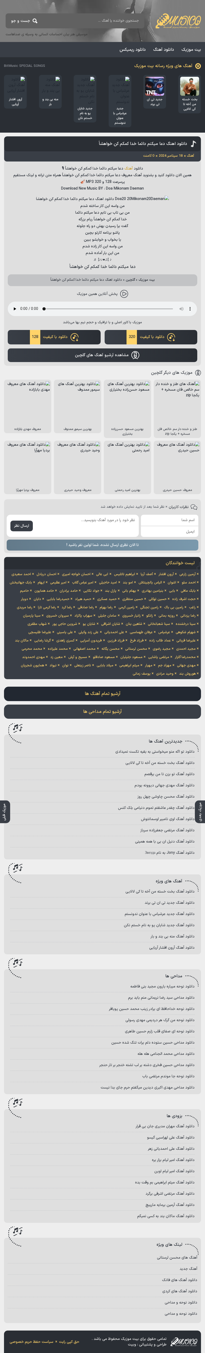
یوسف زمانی (142, 673)
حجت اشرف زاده (184, 599)
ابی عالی (102, 574)
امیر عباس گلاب (82, 582)
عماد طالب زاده (160, 640)
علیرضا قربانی (186, 640)
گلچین (130, 280)
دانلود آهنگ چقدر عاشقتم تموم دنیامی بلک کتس (156, 808)
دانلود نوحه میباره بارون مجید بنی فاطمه (162, 986)
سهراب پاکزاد (83, 615)
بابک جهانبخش (21, 582)
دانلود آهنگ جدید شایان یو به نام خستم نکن (159, 925)
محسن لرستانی (136, 649)
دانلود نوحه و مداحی (181, 1302)
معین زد (56, 657)
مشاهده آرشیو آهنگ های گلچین (102, 355)
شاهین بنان (134, 624)
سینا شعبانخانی (159, 624)
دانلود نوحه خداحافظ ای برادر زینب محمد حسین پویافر (152, 1009)
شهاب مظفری (37, 624)
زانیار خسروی (131, 615)
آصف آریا (147, 574)
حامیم (24, 591)
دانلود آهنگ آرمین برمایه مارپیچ (170, 1205)
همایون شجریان (32, 665)
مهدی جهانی (186, 665)
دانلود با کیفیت (146, 337)
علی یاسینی (65, 632)
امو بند (128, 582)
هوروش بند (187, 673)
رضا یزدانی (188, 615)
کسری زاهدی (65, 640)
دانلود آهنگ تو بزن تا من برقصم (169, 774)
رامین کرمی (127, 607)
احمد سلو (189, 582)
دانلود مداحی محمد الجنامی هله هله (166, 1054)
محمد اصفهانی (84, 649)
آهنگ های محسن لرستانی (177, 1257)
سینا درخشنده (186, 624)
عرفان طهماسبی (141, 632)
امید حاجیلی (108, 582)
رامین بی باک (173, 607)
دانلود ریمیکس (133, 50)
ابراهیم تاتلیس (124, 574)
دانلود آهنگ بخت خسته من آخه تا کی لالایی (160, 763)
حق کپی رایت (69, 1342)
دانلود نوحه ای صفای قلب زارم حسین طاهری (160, 1031)
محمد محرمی (32, 649)
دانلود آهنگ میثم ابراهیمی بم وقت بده (165, 1182)
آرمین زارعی (187, 574)
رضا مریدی (24, 607)
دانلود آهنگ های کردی (179, 1291)
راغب (192, 607)
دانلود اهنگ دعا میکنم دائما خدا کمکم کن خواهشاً (143, 144)
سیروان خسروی (57, 615)
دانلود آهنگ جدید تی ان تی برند (170, 903)
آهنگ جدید (188, 1269)
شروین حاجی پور (64, 624)
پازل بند (110, 591)
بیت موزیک (191, 50)
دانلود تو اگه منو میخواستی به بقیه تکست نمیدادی (155, 752)
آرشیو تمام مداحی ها (102, 711)
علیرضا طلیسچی (39, 632)
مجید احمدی (186, 649)
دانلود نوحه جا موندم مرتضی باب (168, 1076)
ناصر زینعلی (82, 665)
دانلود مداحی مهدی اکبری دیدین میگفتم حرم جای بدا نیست (148, 1087)
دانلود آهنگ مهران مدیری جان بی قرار (165, 1126)
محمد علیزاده (58, 649)
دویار (24, 599)
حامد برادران (69, 591)
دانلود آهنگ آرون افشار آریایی (172, 948)
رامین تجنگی (149, 607)
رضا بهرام (106, 607)
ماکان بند (22, 640)
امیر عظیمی (58, 582)
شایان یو (89, 624)
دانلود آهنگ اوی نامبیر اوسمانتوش (168, 819)
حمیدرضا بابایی (58, 599)
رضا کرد (67, 607)
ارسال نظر (21, 526)
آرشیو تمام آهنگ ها (102, 693)
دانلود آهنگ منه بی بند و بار (173, 936)
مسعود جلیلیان (131, 657)
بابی (172, 591)
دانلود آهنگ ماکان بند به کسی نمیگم (166, 1216)
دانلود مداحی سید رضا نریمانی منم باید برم (161, 998)
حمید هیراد (83, 599)
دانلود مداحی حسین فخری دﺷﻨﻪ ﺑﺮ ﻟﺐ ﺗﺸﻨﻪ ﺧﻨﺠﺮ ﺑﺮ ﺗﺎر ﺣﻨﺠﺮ (147, 1065)
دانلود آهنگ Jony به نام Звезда (170, 853)
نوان (65, 665)
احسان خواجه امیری (76, 574)
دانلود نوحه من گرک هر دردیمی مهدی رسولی (160, 1020)
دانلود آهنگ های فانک (179, 1280)
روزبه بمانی (167, 615)
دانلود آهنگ (163, 50)
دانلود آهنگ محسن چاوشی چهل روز (166, 797)
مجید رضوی (162, 649)
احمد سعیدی (21, 574)
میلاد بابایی (105, 665)
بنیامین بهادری (152, 591)
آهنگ (128, 168)
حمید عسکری (107, 599)
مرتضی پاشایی (158, 657)
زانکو (149, 615)
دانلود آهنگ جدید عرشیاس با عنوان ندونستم (160, 914)
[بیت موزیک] (178, 20)
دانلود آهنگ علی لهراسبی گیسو (171, 1137)
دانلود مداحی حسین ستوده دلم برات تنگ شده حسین (153, 1043)
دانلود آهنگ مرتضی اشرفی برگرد (170, 1194)
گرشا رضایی (42, 640)
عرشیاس (164, 632)
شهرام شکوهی (186, 632)
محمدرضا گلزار (185, 657)
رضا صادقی (86, 607)
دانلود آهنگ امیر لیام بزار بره (173, 1160)
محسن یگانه (110, 649)
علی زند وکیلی (88, 632)
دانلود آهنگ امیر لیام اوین (174, 1171)
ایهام (41, 582)
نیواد (53, 665)
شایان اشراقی (110, 624)
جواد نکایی (91, 591)
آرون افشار (166, 574)
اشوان (172, 582)
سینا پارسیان (32, 615)
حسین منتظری (132, 599)
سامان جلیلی (107, 615)
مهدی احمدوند (33, 657)
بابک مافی (188, 591)
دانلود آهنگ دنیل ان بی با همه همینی (165, 841)
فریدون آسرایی (91, 640)
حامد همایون (44, 591)
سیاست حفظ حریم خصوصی (31, 1342)
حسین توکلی (158, 599)
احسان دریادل (46, 574)
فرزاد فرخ (137, 640)
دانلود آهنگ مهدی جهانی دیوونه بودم (165, 785)
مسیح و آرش (77, 657)
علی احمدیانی (114, 632)
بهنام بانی (129, 591)
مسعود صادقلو (104, 657)
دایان (37, 599)
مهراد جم (164, 665)
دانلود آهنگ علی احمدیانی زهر (171, 1149)
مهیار (148, 665)
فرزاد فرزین (116, 640)
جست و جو (20, 21)
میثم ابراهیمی (129, 665)
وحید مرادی (165, 673)
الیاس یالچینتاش (150, 582)
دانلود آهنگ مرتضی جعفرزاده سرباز (167, 830)
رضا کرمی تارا (47, 607)
